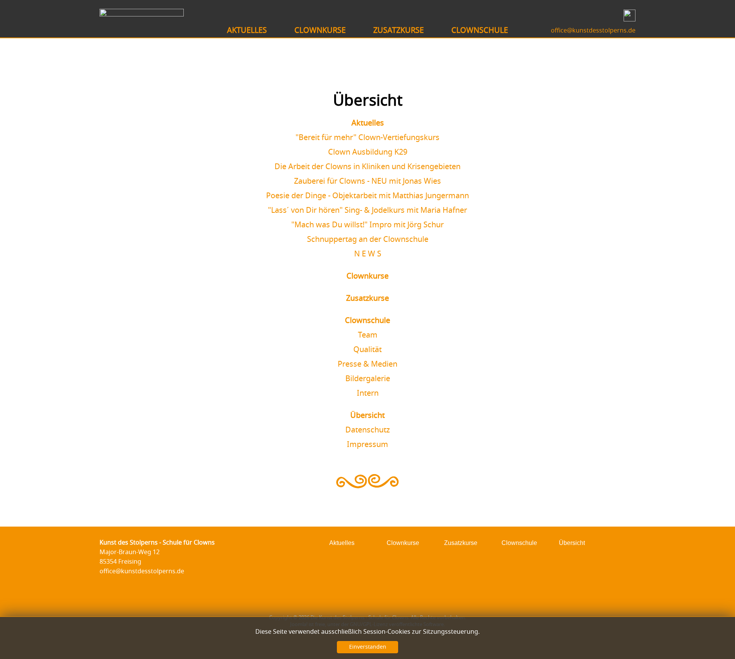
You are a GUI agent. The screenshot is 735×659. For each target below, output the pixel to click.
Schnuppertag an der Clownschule (367, 239)
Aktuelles (367, 123)
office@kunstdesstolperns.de (593, 31)
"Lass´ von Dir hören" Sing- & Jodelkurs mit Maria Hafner (367, 210)
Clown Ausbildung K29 (367, 152)
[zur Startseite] (142, 14)
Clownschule (367, 321)
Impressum (367, 445)
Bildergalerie (367, 379)
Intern (368, 393)
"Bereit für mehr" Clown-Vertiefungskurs (367, 138)
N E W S (367, 254)
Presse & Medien (367, 364)
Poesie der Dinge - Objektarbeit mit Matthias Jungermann (367, 196)
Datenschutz (367, 430)
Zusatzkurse (367, 298)
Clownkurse (367, 276)
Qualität (367, 350)
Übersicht (367, 415)
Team (367, 335)
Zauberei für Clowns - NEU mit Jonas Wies (367, 181)
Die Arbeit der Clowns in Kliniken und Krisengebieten (367, 167)
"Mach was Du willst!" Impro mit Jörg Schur (367, 225)
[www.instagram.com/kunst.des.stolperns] (627, 19)
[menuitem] (247, 30)
